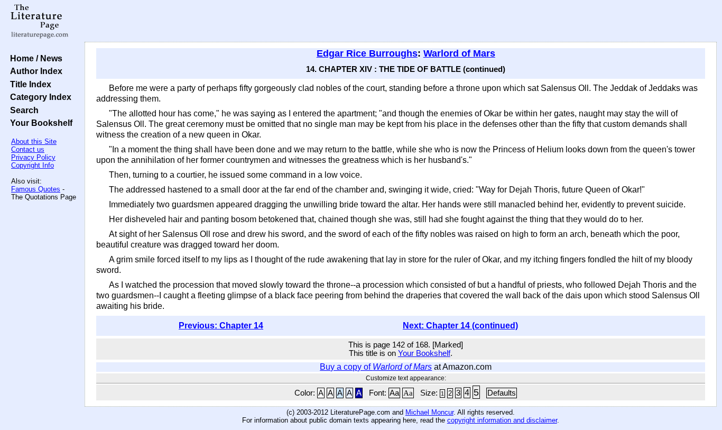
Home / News (34, 58)
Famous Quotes (35, 189)
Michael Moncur (429, 412)
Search (22, 110)
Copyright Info (32, 165)
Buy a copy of (376, 366)
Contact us (27, 149)
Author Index (34, 71)
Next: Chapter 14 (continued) (460, 325)
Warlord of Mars (459, 53)
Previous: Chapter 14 (221, 325)
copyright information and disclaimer (502, 420)
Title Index (28, 84)
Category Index (38, 97)
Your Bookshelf (39, 122)
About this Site (34, 141)
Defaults (501, 393)
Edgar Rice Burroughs (367, 53)
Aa (394, 393)
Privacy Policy (33, 157)
